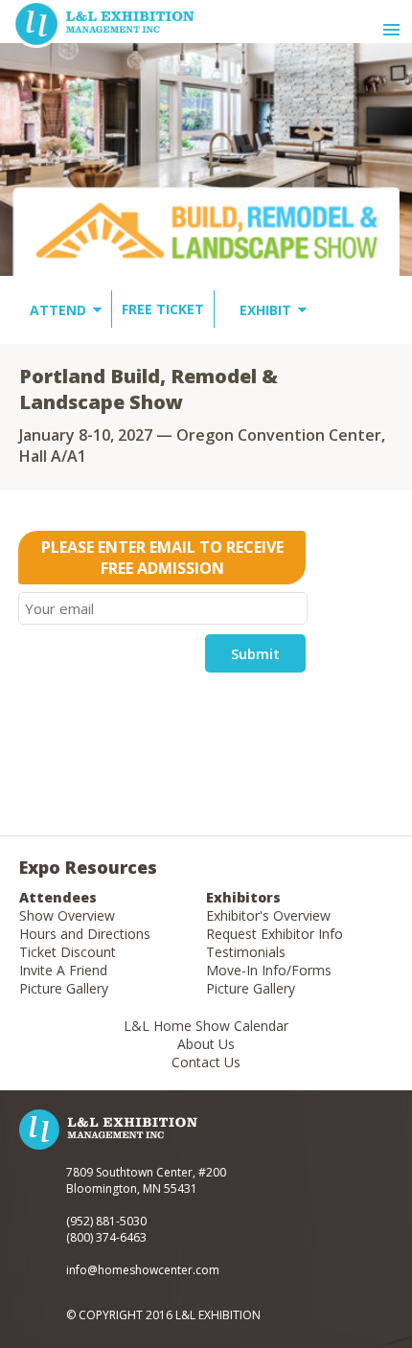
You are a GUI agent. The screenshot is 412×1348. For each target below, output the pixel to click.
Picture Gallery (63, 988)
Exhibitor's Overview (268, 915)
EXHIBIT (265, 310)
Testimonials (246, 952)
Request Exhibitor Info (274, 934)
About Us (206, 1044)
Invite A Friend (63, 970)
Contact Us (206, 1062)
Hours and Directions (84, 934)
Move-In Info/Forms (269, 970)
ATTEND (58, 310)
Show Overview (67, 915)
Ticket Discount (67, 952)
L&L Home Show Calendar (206, 1026)
